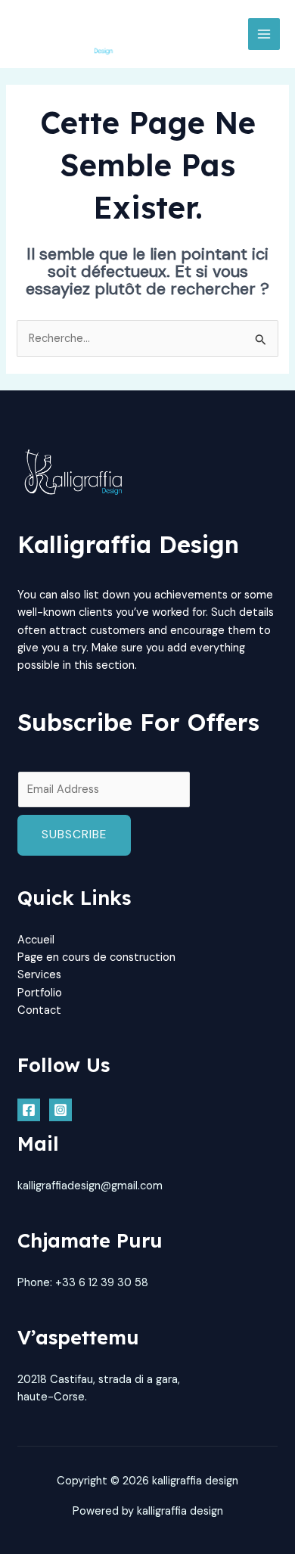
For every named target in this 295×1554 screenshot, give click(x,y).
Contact (39, 1010)
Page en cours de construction (96, 957)
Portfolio (39, 993)
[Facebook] (28, 1110)
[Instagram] (60, 1110)
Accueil (35, 940)
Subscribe (74, 834)
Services (39, 975)
